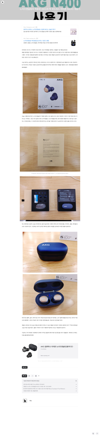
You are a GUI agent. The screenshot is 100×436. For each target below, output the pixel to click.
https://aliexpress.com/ (29, 27)
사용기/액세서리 (54, 11)
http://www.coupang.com (29, 38)
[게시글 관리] (32, 376)
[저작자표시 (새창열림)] (38, 375)
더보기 (25, 367)
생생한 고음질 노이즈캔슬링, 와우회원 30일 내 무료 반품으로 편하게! (41, 43)
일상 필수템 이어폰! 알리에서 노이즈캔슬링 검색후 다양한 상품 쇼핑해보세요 (42, 31)
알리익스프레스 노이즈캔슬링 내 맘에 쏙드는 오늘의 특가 (39, 29)
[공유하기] (29, 376)
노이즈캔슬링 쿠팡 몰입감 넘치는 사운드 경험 (36, 41)
